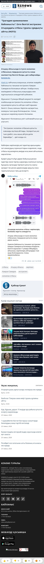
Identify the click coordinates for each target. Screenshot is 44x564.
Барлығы (39, 385)
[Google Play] (22, 544)
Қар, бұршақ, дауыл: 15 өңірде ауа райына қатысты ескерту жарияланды (21, 410)
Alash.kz (4, 82)
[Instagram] (8, 499)
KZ (42, 1)
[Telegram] (18, 499)
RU (39, 1)
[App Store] (22, 538)
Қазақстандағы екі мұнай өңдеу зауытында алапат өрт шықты (21, 433)
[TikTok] (23, 499)
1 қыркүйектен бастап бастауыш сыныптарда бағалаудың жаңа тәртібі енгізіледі (19, 422)
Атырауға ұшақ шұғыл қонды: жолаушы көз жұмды (21, 389)
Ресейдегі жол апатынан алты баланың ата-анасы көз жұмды (21, 444)
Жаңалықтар (13, 13)
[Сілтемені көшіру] (14, 36)
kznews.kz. (5, 78)
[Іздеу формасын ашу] (41, 6)
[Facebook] (3, 499)
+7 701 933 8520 (6, 517)
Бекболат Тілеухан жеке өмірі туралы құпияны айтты (19, 399)
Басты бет (4, 13)
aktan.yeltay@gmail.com (8, 522)
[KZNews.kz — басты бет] (22, 6)
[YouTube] (13, 499)
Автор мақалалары (10, 294)
